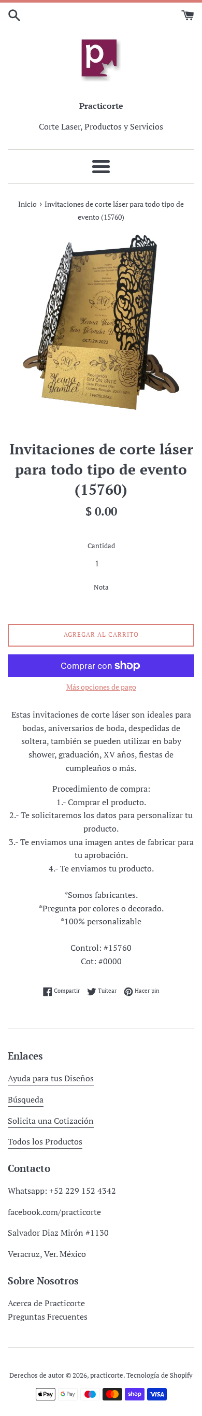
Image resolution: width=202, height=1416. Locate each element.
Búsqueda (26, 1099)
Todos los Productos (45, 1141)
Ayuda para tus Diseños (51, 1078)
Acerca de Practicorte (46, 1303)
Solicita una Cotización (51, 1120)
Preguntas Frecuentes (48, 1316)
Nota (101, 587)
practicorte (106, 1375)
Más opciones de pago (101, 687)
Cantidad (101, 545)
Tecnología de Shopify (159, 1375)
